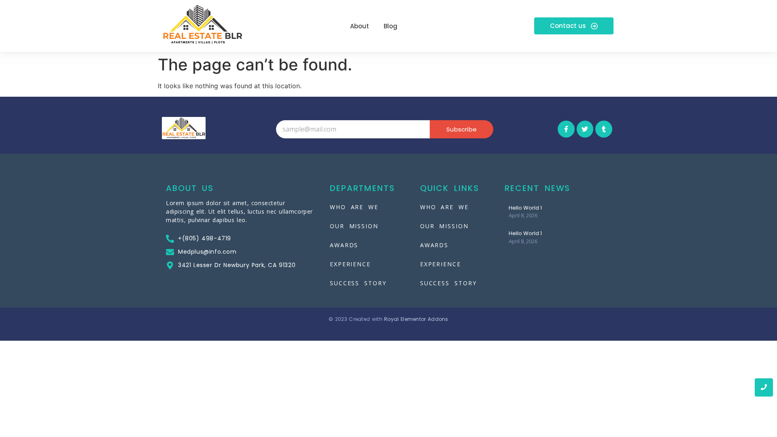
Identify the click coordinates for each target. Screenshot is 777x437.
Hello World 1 (525, 208)
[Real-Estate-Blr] (202, 24)
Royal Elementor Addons (416, 319)
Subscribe (461, 129)
